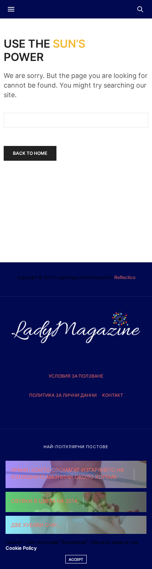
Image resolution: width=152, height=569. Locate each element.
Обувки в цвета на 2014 (44, 501)
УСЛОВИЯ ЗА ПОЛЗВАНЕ (76, 376)
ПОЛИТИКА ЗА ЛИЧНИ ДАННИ (63, 395)
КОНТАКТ (112, 395)
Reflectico (124, 277)
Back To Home (30, 153)
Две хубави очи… (36, 525)
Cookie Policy (21, 548)
